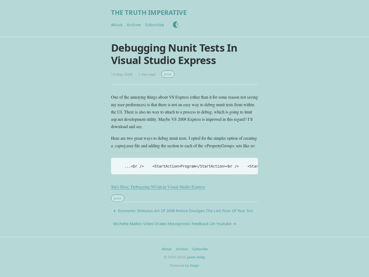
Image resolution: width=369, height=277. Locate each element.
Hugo (194, 265)
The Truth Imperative (149, 12)
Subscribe (154, 24)
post (168, 74)
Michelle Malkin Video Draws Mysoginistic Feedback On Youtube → (174, 223)
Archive (134, 24)
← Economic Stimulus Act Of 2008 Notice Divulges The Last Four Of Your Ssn (183, 210)
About (116, 24)
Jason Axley (196, 257)
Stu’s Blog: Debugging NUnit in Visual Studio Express (158, 186)
